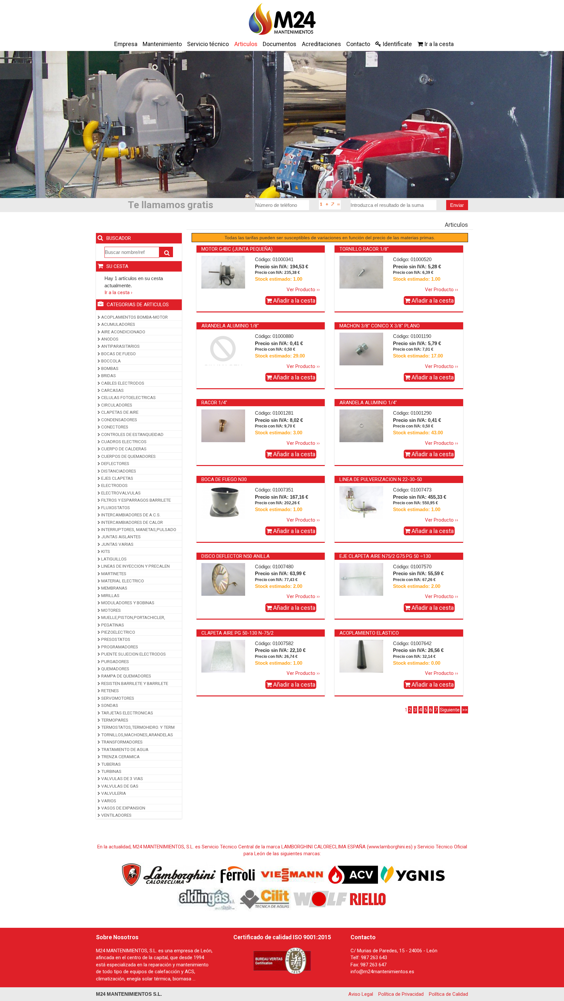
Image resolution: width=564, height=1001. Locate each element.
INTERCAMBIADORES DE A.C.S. (130, 514)
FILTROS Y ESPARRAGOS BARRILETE (135, 500)
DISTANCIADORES (118, 471)
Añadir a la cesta (293, 300)
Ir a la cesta (438, 44)
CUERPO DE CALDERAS (123, 448)
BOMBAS (109, 368)
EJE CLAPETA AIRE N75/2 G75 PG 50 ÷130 (385, 556)
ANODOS (109, 339)
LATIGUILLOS (113, 558)
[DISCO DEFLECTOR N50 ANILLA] (223, 579)
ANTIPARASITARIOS (120, 346)
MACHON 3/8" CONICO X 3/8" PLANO (379, 326)
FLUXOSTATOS (115, 507)
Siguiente (450, 710)
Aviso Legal (360, 994)
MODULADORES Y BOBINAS (127, 602)
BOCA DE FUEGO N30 (224, 479)
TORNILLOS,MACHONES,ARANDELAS (136, 734)
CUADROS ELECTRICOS (123, 441)
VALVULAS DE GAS (119, 786)
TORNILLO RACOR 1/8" (364, 249)
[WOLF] (320, 899)
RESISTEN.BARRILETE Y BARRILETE (134, 683)
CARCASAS (112, 390)
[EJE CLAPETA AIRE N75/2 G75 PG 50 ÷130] (361, 579)
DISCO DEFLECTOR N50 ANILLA (235, 556)
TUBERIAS (110, 764)
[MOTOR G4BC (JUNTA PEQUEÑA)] (223, 272)
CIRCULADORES (116, 405)
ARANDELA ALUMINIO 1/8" (230, 326)
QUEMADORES (114, 668)
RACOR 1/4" (214, 403)
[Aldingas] (207, 899)
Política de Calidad (448, 994)
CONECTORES (114, 426)
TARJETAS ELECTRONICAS (126, 712)
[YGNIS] (412, 874)
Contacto (358, 44)
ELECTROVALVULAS (120, 492)
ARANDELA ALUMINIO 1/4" (368, 403)
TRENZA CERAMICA (120, 756)
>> (464, 710)
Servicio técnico (208, 44)
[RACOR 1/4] (223, 425)
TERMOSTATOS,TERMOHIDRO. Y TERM (137, 727)
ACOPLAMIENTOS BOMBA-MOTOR (134, 317)
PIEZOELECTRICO (117, 632)
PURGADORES (114, 661)
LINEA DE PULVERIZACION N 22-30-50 (380, 479)
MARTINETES (113, 573)
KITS (105, 551)
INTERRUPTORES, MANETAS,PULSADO (138, 529)
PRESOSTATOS (115, 639)
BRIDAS (108, 375)
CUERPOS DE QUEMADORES (128, 456)
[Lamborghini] (169, 874)
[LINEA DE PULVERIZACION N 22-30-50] (361, 502)
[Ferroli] (237, 874)
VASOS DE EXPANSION (122, 807)
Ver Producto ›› (303, 289)
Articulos (246, 44)
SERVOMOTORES (117, 698)
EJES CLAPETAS (116, 478)
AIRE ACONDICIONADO (122, 331)
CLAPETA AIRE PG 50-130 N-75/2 (237, 633)
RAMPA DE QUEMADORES (125, 675)
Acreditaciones (321, 44)
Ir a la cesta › (118, 292)
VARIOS (108, 800)
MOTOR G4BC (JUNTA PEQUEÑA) (237, 249)
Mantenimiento (162, 44)
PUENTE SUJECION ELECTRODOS (133, 654)
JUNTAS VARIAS (116, 544)
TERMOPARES (114, 720)
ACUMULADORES (117, 324)
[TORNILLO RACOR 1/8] (361, 272)
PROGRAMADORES (119, 646)
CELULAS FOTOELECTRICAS (128, 397)
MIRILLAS (109, 595)
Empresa (125, 44)
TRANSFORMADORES (121, 741)
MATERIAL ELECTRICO (122, 580)
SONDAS (109, 705)
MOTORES (110, 610)
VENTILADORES (116, 815)
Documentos (279, 44)
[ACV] (353, 874)
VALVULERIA (113, 793)
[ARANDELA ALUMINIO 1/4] (361, 425)
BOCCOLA (110, 360)
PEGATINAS (112, 624)
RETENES (109, 690)
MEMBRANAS (113, 588)
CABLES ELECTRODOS (122, 383)
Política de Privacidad (401, 994)
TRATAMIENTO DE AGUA (124, 749)
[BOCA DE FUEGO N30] (223, 502)
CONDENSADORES (118, 419)
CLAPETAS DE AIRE (119, 412)
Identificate (396, 44)
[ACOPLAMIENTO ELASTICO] (361, 656)
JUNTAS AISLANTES (120, 536)
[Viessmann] (291, 874)
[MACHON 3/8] (361, 349)
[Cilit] (265, 899)
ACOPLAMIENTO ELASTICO (369, 633)
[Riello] (367, 899)
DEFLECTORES (114, 463)
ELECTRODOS (114, 485)
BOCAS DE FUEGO (118, 353)
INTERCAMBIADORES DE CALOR (131, 522)
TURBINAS (110, 771)
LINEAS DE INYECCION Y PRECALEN (135, 566)
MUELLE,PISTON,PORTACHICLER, (132, 617)
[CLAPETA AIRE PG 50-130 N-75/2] (223, 656)
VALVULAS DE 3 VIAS (121, 778)
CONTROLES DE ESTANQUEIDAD (132, 434)
